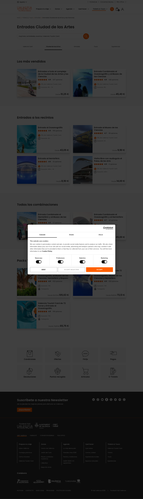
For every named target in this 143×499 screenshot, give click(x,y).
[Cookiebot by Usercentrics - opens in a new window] (104, 228)
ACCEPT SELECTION (71, 269)
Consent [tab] (42, 234)
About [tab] (101, 234)
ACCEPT (100, 269)
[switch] (60, 261)
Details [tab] (71, 234)
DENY (44, 269)
